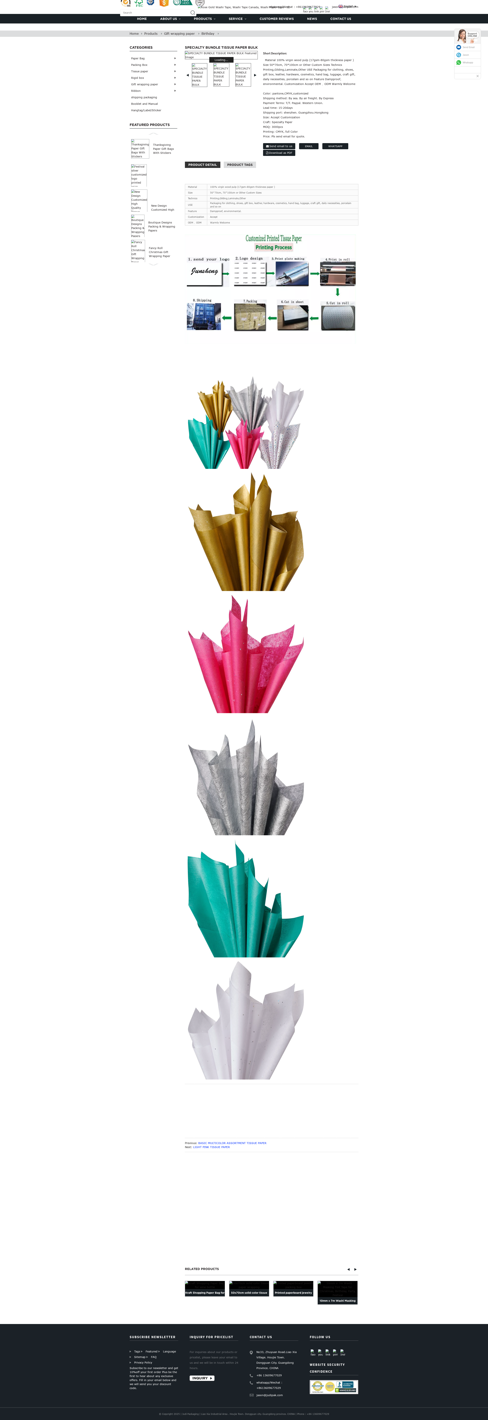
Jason (466, 55)
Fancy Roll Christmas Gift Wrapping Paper (159, 252)
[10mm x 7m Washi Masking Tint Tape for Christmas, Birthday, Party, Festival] (337, 1289)
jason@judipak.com (269, 1395)
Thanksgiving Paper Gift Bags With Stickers (163, 148)
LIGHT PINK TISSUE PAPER (211, 1147)
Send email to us (280, 146)
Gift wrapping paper (179, 33)
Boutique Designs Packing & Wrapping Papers (161, 226)
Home (134, 33)
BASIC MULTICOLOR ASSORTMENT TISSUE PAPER (232, 1143)
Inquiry (200, 1378)
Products (150, 33)
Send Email (469, 47)
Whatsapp (335, 146)
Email (309, 146)
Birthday (207, 33)
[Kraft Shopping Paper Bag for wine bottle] (205, 1285)
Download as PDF (280, 152)
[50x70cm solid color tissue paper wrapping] (249, 1285)
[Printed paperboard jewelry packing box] (293, 1285)
